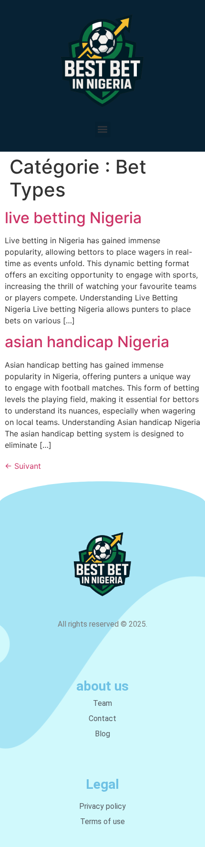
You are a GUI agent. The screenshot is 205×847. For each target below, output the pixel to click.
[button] (103, 129)
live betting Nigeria (73, 217)
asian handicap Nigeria (87, 341)
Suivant (23, 466)
